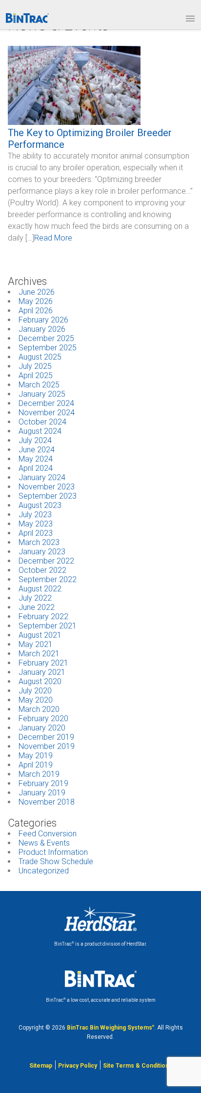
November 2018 (47, 802)
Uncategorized (44, 870)
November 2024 (47, 412)
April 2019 (36, 764)
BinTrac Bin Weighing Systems (110, 1027)
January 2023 (42, 551)
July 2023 (35, 514)
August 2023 (40, 505)
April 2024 (36, 468)
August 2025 (40, 357)
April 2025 (36, 375)
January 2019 (42, 792)
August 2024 (40, 431)
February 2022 (43, 616)
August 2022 (40, 588)
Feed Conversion (48, 833)
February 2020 (43, 718)
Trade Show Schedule (56, 861)
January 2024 (42, 477)
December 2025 (46, 338)
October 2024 (42, 421)
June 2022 (37, 607)
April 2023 (36, 533)
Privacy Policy (77, 1065)
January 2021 (42, 672)
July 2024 (35, 440)
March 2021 (39, 653)
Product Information (53, 852)
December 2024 (46, 403)
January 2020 (42, 727)
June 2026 (37, 292)
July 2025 (35, 366)
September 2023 (48, 496)
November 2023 (47, 486)
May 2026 (36, 301)
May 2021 (36, 644)
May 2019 (36, 755)
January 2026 (42, 329)
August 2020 (40, 681)
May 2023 (36, 523)
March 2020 (39, 709)
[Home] (27, 18)
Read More (53, 238)
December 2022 (46, 561)
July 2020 (35, 690)
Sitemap (40, 1065)
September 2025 (48, 347)
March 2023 (39, 542)
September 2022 (48, 579)
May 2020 (36, 700)
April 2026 (36, 310)
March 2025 (39, 384)
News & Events (44, 843)
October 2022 (42, 570)
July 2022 (35, 598)
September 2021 (48, 625)
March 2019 (39, 774)
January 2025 (42, 394)
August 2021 (40, 635)
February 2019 (43, 783)
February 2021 (43, 663)
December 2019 (46, 737)
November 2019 (47, 746)
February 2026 (43, 319)
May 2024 (36, 459)
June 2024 (37, 449)
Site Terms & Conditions (137, 1065)
